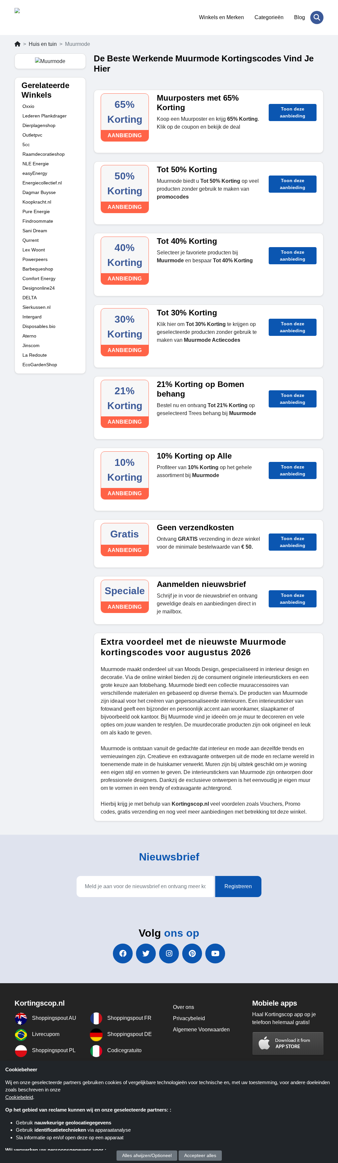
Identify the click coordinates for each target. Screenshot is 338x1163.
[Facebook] (123, 953)
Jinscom (31, 345)
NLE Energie (35, 163)
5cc (26, 144)
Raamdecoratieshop (43, 154)
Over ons (183, 1007)
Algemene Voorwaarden (201, 1029)
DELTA (29, 297)
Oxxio (28, 106)
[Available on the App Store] (288, 1043)
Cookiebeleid (19, 1097)
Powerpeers (35, 259)
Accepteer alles (200, 1155)
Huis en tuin (43, 44)
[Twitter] (146, 953)
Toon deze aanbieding (292, 112)
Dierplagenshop (38, 125)
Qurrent (30, 240)
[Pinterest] (192, 953)
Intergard (32, 316)
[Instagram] (169, 953)
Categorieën (269, 17)
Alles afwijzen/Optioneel (147, 1155)
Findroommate (37, 221)
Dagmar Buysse (39, 192)
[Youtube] (215, 953)
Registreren (238, 886)
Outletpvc (32, 135)
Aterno (29, 336)
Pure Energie (36, 211)
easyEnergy (34, 173)
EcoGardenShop (39, 364)
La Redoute (34, 355)
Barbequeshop (37, 269)
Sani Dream (34, 230)
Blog (299, 17)
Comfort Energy (38, 278)
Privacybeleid (189, 1018)
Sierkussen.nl (36, 307)
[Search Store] (316, 17)
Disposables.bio (38, 326)
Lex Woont (33, 249)
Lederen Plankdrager (44, 115)
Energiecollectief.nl (42, 182)
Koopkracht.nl (36, 202)
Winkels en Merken (221, 17)
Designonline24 (38, 288)
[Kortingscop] (47, 17)
